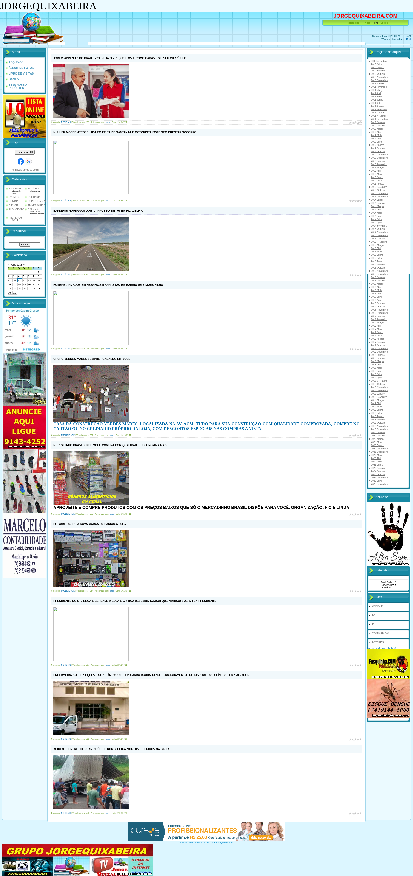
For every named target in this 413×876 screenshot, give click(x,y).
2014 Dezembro (379, 235)
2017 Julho (376, 335)
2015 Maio (376, 251)
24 (14, 288)
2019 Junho (377, 409)
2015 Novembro (379, 271)
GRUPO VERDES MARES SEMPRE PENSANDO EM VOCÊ (91, 358)
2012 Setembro (379, 148)
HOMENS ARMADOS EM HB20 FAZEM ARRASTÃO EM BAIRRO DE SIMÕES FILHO (108, 284)
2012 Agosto (377, 145)
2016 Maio (376, 290)
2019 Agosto (377, 416)
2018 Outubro (378, 384)
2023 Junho (377, 464)
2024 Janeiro (378, 471)
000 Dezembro (379, 61)
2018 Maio (376, 368)
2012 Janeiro (378, 122)
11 (19, 280)
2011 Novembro (379, 116)
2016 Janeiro (378, 277)
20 (29, 284)
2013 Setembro (379, 187)
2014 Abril (376, 209)
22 (39, 284)
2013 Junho (377, 177)
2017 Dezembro (379, 351)
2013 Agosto (377, 183)
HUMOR (13, 201)
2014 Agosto (377, 222)
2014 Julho (376, 219)
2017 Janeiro (378, 316)
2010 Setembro (379, 70)
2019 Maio (376, 406)
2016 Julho (376, 296)
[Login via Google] (28, 161)
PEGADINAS (15, 217)
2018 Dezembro (379, 390)
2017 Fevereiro (379, 319)
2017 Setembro (379, 342)
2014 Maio (376, 212)
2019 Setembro (379, 419)
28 (34, 288)
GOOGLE (377, 606)
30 (9, 292)
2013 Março (377, 167)
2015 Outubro (378, 267)
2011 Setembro (379, 109)
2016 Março (377, 284)
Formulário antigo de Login (25, 169)
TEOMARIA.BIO (380, 633)
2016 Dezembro (379, 313)
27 (29, 288)
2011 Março (377, 90)
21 (34, 284)
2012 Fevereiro (379, 125)
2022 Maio (376, 455)
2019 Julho (376, 413)
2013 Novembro (379, 193)
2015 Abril (376, 248)
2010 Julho (376, 64)
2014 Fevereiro (379, 203)
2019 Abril (376, 403)
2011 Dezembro (379, 119)
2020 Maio (376, 442)
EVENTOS (14, 197)
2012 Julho (376, 141)
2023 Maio (376, 461)
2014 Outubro (378, 229)
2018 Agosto (377, 377)
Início (367, 23)
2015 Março (377, 245)
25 (19, 288)
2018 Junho (377, 371)
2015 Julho (376, 258)
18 (19, 284)
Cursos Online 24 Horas (190, 842)
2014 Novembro (379, 232)
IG (373, 624)
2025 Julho (376, 481)
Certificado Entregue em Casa (219, 842)
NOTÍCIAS (33, 188)
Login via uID (25, 152)
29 (39, 288)
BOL (374, 615)
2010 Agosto (377, 67)
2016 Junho (377, 293)
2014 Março (377, 206)
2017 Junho (377, 332)
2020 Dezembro (379, 448)
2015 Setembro (379, 264)
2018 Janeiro (378, 355)
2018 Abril (376, 364)
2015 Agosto (377, 261)
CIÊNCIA (13, 205)
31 (14, 292)
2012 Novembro (379, 154)
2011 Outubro (378, 112)
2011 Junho (377, 99)
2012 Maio (376, 135)
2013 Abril (376, 170)
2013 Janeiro (378, 161)
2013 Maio (376, 174)
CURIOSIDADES (37, 201)
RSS (408, 39)
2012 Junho (377, 138)
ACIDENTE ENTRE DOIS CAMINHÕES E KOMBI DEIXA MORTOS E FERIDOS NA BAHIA (111, 749)
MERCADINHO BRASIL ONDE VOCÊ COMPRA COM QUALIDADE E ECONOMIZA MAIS (110, 445)
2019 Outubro (378, 422)
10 (14, 280)
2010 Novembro (379, 77)
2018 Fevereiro (379, 358)
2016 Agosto (377, 300)
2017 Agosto (377, 338)
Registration (353, 23)
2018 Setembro (379, 380)
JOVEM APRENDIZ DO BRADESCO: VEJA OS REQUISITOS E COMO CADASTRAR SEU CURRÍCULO (119, 58)
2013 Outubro (378, 190)
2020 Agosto (377, 445)
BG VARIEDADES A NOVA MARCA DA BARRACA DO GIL (90, 524)
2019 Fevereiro (379, 397)
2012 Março (377, 128)
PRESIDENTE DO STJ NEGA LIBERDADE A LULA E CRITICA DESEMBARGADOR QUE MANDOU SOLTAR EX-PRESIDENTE (134, 601)
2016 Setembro (379, 303)
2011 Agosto (377, 106)
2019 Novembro (379, 426)
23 (9, 288)
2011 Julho (376, 103)
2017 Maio (376, 329)
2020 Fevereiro (379, 435)
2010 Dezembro (379, 80)
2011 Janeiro (377, 83)
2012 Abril (376, 132)
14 (34, 280)
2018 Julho (376, 374)
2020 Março (377, 439)
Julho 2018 (16, 264)
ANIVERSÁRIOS (36, 205)
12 (24, 280)
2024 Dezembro (379, 477)
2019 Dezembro (379, 429)
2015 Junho (377, 254)
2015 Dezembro (379, 274)
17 (14, 284)
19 (24, 284)
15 (39, 280)
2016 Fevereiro (379, 280)
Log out (384, 23)
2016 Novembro (379, 309)
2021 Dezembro (379, 451)
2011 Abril (376, 93)
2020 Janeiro (378, 432)
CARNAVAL (34, 209)
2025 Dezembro (379, 484)
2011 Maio (376, 96)
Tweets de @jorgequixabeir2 (381, 648)
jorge (108, 122)
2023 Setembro (379, 468)
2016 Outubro (378, 306)
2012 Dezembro (379, 158)
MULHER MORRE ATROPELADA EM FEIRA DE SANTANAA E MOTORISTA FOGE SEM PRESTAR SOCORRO (124, 132)
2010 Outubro (378, 74)
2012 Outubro (378, 151)
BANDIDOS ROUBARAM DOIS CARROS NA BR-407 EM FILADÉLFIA (98, 210)
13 (29, 280)
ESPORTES (15, 188)
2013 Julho (376, 180)
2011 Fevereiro (379, 86)
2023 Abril (376, 458)
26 (24, 288)
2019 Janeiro (378, 393)
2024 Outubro (378, 474)
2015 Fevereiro (379, 242)
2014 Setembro (379, 225)
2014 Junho (377, 216)
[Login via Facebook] (21, 161)
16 (9, 284)
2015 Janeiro (378, 238)
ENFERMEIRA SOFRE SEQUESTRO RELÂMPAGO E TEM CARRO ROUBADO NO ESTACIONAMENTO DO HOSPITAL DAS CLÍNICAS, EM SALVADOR (151, 675)
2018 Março (377, 361)
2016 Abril (376, 287)
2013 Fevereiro (379, 164)
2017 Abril (376, 326)
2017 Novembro (379, 348)
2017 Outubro (378, 345)
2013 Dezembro (379, 196)
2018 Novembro (379, 387)
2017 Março (377, 322)
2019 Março (377, 400)
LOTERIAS (378, 642)
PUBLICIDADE (16, 209)
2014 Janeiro (378, 200)
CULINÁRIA (34, 197)
